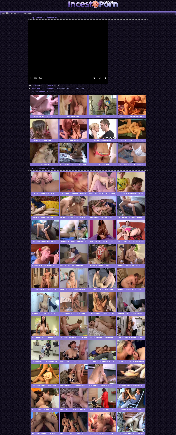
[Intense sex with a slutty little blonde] (45, 206)
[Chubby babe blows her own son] (131, 182)
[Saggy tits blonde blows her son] (131, 422)
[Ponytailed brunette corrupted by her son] (74, 278)
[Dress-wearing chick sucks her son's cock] (102, 206)
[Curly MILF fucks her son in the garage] (131, 398)
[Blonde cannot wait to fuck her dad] (131, 350)
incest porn (27, 13)
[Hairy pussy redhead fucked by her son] (45, 422)
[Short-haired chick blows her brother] (102, 350)
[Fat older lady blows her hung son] (131, 278)
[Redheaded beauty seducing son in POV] (45, 230)
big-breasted (60, 89)
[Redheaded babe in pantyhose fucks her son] (45, 374)
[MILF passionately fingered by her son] (74, 254)
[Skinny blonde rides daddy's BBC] (102, 302)
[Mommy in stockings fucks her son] (74, 326)
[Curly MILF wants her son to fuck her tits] (102, 398)
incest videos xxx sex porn (10, 13)
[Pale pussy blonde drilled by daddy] (102, 182)
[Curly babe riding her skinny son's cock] (102, 230)
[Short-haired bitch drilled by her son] (102, 278)
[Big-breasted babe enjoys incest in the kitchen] (131, 326)
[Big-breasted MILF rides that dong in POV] (45, 326)
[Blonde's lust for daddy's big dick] (45, 350)
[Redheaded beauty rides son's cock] (102, 254)
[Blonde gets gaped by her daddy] (74, 230)
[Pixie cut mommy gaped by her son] (74, 206)
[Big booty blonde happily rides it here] (102, 422)
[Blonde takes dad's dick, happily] (74, 182)
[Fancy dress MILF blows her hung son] (74, 374)
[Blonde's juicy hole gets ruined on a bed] (74, 398)
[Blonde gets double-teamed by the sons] (74, 422)
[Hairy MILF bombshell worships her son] (131, 374)
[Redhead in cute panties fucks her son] (131, 206)
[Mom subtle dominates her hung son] (131, 254)
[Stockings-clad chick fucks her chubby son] (45, 398)
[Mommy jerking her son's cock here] (131, 302)
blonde (69, 89)
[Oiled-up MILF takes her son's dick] (102, 374)
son (82, 89)
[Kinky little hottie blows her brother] (131, 230)
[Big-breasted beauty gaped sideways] (102, 326)
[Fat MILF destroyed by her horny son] (45, 278)
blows (77, 89)
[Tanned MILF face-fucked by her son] (74, 302)
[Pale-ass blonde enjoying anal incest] (45, 182)
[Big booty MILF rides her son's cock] (45, 302)
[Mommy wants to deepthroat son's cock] (74, 350)
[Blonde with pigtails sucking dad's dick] (45, 254)
